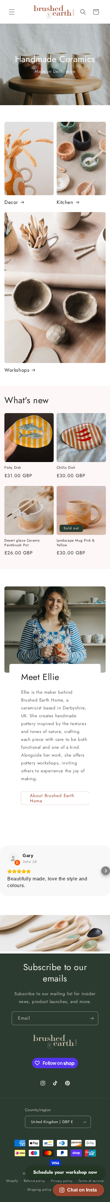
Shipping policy (39, 1189)
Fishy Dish (12, 468)
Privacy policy (62, 1180)
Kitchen (65, 202)
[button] (11, 12)
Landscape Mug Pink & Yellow (76, 542)
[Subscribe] (91, 1018)
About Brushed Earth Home (52, 798)
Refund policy (34, 1180)
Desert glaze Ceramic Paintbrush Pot (22, 542)
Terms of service (91, 1180)
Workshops (16, 370)
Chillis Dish (66, 468)
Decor (11, 202)
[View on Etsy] (13, 858)
